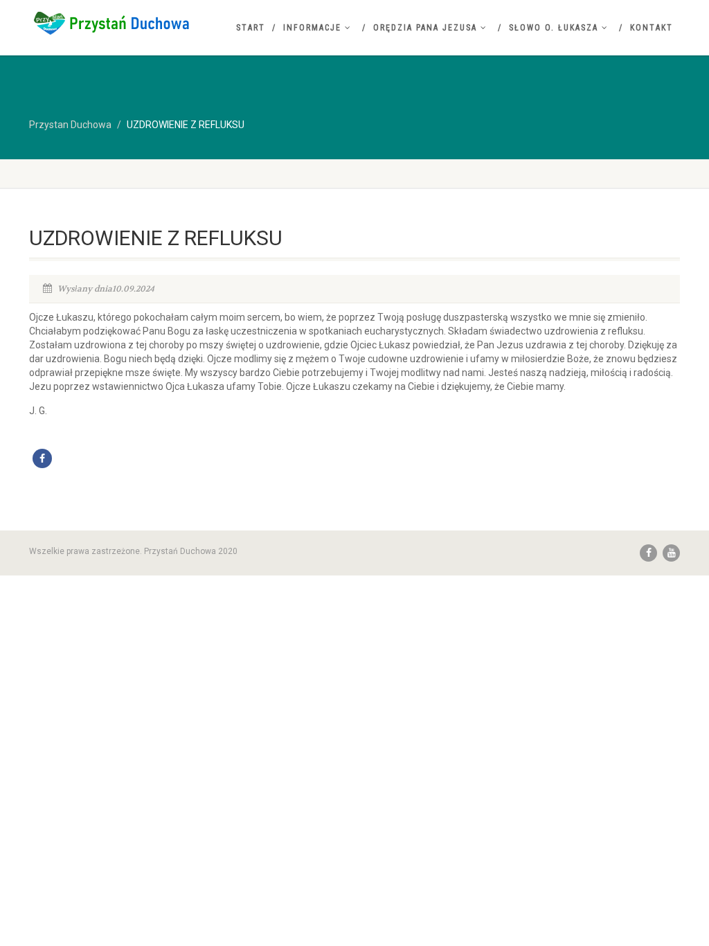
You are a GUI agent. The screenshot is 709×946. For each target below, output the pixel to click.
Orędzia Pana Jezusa (425, 28)
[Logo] (130, 22)
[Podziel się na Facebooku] (42, 458)
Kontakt (651, 28)
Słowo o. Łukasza (553, 28)
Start (250, 28)
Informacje (312, 28)
